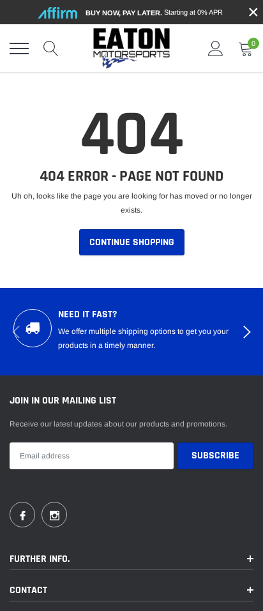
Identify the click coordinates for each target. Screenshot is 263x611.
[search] (51, 48)
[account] (215, 48)
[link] (22, 514)
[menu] (19, 48)
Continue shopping (131, 242)
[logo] (131, 48)
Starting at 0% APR (154, 12)
